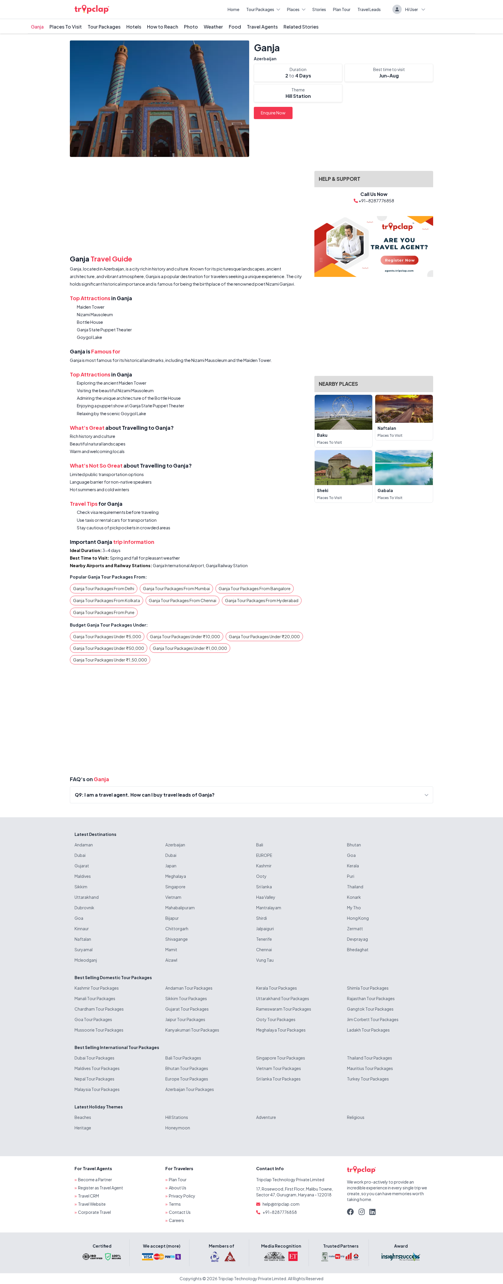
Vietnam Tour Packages (278, 1068)
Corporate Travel (94, 1212)
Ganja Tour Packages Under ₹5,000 (107, 636)
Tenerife (264, 939)
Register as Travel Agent (100, 1187)
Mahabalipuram (180, 907)
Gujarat (82, 865)
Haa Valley (265, 897)
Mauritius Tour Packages (370, 1068)
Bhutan (354, 844)
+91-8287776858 (280, 1212)
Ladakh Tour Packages (368, 1029)
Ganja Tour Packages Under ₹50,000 (108, 648)
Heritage (83, 1127)
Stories (319, 9)
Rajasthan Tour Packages (371, 998)
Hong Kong (358, 918)
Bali (259, 844)
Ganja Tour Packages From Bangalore (255, 588)
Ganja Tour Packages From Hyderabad (261, 600)
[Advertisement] (188, 207)
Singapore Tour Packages (280, 1057)
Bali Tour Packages (183, 1057)
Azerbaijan (265, 58)
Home (233, 9)
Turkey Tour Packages (368, 1078)
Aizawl (171, 960)
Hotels (133, 27)
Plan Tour (341, 9)
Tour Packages (260, 9)
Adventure (266, 1117)
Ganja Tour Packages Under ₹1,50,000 (110, 659)
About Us (177, 1187)
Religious (355, 1117)
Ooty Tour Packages (275, 1019)
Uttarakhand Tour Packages (282, 998)
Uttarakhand (87, 897)
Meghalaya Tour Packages (281, 1029)
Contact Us (180, 1212)
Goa (351, 855)
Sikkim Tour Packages (186, 998)
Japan (170, 865)
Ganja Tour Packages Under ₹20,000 (264, 636)
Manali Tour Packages (95, 998)
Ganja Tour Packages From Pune (103, 612)
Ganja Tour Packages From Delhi (103, 588)
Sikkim (81, 886)
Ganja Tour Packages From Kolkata (106, 600)
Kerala (353, 865)
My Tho (354, 907)
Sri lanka (264, 886)
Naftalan (83, 939)
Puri (350, 876)
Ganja (37, 27)
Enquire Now (273, 112)
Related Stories (301, 27)
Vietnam (173, 897)
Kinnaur (82, 928)
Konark (354, 897)
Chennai (264, 949)
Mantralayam (268, 907)
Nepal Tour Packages (94, 1078)
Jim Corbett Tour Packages (372, 1019)
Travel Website (92, 1204)
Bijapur (172, 918)
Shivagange (176, 939)
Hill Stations (176, 1117)
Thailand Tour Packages (369, 1057)
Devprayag (357, 939)
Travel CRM (88, 1195)
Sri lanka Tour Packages (278, 1078)
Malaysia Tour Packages (97, 1089)
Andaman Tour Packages (188, 988)
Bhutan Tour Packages (186, 1068)
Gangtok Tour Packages (370, 1008)
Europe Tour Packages (186, 1078)
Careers (176, 1220)
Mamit (171, 949)
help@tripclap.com (281, 1204)
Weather (213, 27)
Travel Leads (369, 9)
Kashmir (264, 865)
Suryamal (84, 949)
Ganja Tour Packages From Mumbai (176, 588)
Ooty (261, 876)
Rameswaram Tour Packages (283, 1008)
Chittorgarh (176, 928)
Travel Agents (262, 27)
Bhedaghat (358, 949)
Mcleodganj (86, 960)
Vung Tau (265, 960)
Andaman (84, 844)
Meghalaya (175, 876)
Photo (191, 27)
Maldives (83, 876)
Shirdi (261, 918)
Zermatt (355, 928)
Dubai (80, 855)
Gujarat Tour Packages (187, 1008)
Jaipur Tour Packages (185, 1019)
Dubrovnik (84, 907)
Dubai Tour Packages (94, 1057)
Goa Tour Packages (93, 1019)
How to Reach (162, 27)
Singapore (175, 886)
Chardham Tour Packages (99, 1008)
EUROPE (264, 855)
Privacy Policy (182, 1195)
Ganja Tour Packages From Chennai (182, 600)
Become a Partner (95, 1179)
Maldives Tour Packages (97, 1068)
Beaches (83, 1117)
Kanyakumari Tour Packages (192, 1029)
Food (235, 27)
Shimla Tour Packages (368, 988)
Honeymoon (177, 1127)
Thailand (355, 886)
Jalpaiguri (265, 928)
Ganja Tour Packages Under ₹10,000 (185, 636)
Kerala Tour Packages (276, 988)
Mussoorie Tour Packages (99, 1029)
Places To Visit (65, 27)
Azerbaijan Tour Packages (189, 1089)
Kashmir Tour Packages (97, 988)
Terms (175, 1204)
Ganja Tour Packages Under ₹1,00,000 (190, 648)
